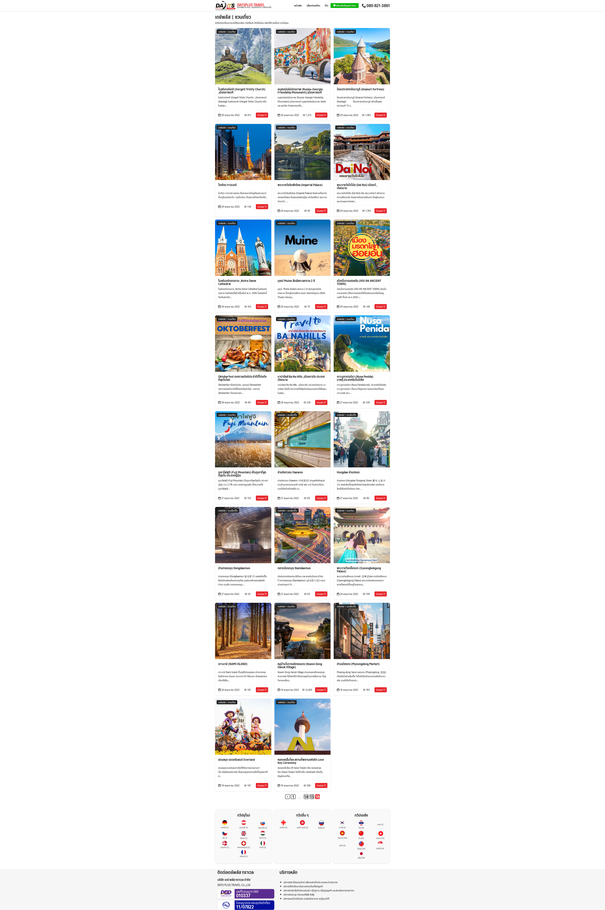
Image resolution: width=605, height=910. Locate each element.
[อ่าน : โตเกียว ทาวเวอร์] (243, 151)
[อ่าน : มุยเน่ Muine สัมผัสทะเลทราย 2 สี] (302, 247)
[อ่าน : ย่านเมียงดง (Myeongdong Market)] (362, 630)
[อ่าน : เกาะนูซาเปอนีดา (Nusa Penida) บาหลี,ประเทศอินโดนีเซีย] (362, 343)
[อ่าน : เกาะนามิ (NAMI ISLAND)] (243, 630)
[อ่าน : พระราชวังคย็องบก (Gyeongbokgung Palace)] (362, 535)
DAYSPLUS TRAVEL (254, 5)
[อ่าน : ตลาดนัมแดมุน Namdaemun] (302, 535)
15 (312, 796)
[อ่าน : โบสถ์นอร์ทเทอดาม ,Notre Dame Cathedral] (243, 247)
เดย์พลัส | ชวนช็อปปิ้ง (287, 415)
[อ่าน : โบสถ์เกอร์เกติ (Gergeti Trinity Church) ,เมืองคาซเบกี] (243, 56)
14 (306, 796)
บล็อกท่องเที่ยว (313, 5)
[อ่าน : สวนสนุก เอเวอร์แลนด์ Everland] (243, 726)
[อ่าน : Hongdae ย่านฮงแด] (362, 439)
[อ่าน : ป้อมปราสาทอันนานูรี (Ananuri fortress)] (362, 56)
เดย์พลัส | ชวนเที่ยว (227, 32)
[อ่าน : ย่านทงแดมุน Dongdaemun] (243, 535)
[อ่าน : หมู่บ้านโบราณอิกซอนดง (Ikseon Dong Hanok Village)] (302, 630)
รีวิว (326, 5)
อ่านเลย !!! (262, 115)
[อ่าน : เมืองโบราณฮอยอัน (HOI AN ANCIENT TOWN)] (362, 247)
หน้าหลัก (298, 5)
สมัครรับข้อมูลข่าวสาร (346, 5)
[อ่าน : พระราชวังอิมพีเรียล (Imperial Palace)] (302, 151)
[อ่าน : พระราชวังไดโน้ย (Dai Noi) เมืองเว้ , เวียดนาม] (362, 151)
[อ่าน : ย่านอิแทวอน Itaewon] (302, 439)
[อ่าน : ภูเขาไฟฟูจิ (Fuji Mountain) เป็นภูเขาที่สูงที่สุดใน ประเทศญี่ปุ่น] (243, 439)
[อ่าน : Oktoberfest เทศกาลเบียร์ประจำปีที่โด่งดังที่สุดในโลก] (243, 343)
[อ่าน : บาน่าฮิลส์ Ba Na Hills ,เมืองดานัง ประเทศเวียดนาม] (302, 343)
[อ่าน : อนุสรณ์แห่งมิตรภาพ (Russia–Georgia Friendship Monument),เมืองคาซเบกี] (302, 56)
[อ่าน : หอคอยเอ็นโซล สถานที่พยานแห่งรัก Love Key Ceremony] (302, 726)
